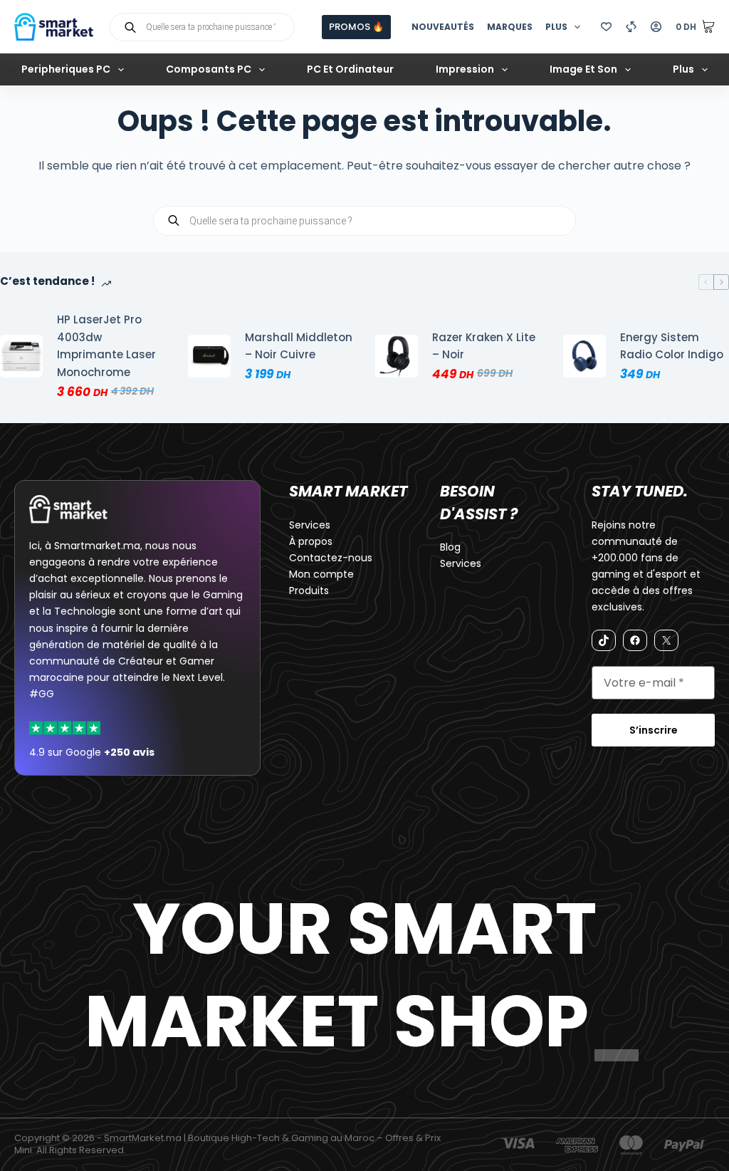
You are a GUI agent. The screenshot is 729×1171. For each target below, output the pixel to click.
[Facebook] (635, 640)
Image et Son (583, 69)
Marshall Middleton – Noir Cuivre (298, 346)
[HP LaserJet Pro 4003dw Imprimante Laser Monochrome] (21, 356)
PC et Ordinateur (350, 69)
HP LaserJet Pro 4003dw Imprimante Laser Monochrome (106, 346)
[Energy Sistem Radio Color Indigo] (584, 356)
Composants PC (208, 69)
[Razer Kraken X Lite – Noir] (396, 356)
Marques (510, 27)
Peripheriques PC (65, 69)
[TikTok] (604, 640)
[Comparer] (631, 26)
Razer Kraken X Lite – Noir (483, 346)
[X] (666, 640)
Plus (556, 27)
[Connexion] (656, 26)
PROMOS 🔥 (356, 26)
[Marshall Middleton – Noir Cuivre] (209, 356)
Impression (465, 69)
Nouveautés (442, 27)
